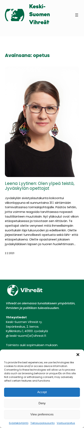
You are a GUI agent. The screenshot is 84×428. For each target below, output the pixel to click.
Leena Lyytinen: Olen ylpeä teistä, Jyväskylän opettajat (39, 186)
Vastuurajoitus (66, 423)
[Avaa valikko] (76, 15)
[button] (78, 355)
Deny (42, 403)
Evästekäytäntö (18, 423)
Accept (42, 392)
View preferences (42, 414)
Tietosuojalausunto (42, 423)
